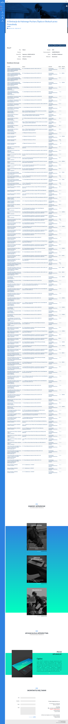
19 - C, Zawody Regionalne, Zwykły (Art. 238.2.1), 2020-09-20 (31, 310)
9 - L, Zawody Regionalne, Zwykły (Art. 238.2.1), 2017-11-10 (31, 455)
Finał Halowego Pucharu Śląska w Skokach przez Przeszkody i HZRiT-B (14, 411)
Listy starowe (63, 45)
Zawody (51, 45)
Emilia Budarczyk (53, 187)
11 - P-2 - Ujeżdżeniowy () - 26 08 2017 (28, 471)
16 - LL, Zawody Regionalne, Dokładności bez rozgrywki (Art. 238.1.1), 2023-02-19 (35, 172)
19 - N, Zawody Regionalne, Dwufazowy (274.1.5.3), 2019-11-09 (32, 394)
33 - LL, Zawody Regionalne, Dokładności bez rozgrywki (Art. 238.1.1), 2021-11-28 (35, 262)
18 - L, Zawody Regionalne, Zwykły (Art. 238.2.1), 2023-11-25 (31, 68)
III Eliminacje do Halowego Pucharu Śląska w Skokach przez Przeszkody (14, 220)
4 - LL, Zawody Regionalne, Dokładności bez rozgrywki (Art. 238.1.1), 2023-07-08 (34, 103)
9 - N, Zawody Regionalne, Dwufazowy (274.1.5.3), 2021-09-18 (32, 280)
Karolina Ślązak (53, 69)
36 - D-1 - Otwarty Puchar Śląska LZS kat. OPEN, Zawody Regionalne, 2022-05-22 (35, 197)
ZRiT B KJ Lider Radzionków (11, 133)
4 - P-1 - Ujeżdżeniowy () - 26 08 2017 (28, 468)
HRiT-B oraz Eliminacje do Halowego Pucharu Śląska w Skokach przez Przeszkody (14, 173)
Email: (18, 704)
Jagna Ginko (53, 263)
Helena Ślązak (53, 88)
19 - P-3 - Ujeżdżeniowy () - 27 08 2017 (28, 464)
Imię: (18, 697)
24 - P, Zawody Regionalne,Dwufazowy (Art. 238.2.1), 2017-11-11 (32, 446)
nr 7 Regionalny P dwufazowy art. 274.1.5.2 (29, 139)
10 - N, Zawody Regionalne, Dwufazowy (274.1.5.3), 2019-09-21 (32, 406)
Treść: (18, 707)
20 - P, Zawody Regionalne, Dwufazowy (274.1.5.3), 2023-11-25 (32, 73)
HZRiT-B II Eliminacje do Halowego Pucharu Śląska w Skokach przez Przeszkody (14, 339)
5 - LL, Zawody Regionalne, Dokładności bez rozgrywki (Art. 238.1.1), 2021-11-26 (34, 267)
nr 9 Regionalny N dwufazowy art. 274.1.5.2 (29, 143)
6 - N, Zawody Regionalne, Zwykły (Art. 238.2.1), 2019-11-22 (31, 385)
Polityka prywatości (63, 721)
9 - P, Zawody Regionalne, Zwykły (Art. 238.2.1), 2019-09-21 (31, 402)
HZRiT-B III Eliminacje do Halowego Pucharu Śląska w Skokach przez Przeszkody (14, 328)
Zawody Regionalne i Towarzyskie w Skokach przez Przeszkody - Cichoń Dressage (14, 97)
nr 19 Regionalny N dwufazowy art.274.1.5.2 (29, 132)
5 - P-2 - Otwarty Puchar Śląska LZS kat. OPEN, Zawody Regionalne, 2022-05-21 (34, 200)
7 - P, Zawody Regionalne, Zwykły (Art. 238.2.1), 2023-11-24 (31, 82)
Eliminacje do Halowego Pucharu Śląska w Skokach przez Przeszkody (13, 249)
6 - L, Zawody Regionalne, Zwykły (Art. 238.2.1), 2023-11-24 (31, 77)
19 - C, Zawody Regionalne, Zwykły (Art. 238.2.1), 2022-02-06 (31, 251)
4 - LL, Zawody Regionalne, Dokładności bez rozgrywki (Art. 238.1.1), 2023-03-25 (34, 150)
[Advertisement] (36, 37)
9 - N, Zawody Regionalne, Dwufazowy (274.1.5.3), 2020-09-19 (32, 314)
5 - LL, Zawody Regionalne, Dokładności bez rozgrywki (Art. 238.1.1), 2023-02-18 (34, 179)
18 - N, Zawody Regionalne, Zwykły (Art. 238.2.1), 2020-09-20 (31, 307)
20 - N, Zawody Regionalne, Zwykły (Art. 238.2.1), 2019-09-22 (31, 399)
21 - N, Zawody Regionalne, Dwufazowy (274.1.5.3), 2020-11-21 (32, 293)
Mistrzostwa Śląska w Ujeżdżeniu (12, 465)
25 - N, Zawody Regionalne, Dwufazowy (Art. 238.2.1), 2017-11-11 (32, 450)
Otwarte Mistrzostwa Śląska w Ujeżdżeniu (13, 187)
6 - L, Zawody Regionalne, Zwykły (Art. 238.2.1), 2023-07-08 (31, 107)
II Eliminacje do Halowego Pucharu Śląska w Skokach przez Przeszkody (14, 234)
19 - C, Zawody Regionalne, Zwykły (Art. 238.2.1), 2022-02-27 (31, 237)
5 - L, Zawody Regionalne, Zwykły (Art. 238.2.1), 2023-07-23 (31, 87)
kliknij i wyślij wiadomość (55, 708)
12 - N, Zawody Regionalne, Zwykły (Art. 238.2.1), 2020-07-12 (31, 318)
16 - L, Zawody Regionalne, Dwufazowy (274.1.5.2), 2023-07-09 (32, 96)
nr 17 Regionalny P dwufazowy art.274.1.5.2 (29, 136)
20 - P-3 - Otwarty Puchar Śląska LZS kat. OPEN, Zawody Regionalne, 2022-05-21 (34, 204)
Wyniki (57, 45)
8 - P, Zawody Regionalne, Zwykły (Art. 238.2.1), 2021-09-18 (31, 276)
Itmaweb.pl (64, 722)
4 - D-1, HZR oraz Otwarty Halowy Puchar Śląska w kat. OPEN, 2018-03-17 (34, 442)
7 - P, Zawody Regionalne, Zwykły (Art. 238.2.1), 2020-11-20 (31, 297)
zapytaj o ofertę (44, 551)
